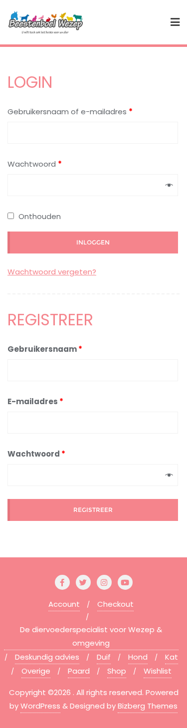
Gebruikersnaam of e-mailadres (70, 111)
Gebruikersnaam (44, 349)
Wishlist (158, 671)
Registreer (93, 509)
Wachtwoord (34, 164)
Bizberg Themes (148, 706)
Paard (79, 671)
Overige (35, 671)
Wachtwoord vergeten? (51, 271)
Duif (104, 657)
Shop (116, 671)
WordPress (40, 706)
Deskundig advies (47, 657)
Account (64, 604)
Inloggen (93, 242)
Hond (138, 657)
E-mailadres (35, 401)
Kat (171, 657)
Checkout (115, 604)
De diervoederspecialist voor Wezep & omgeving (91, 636)
